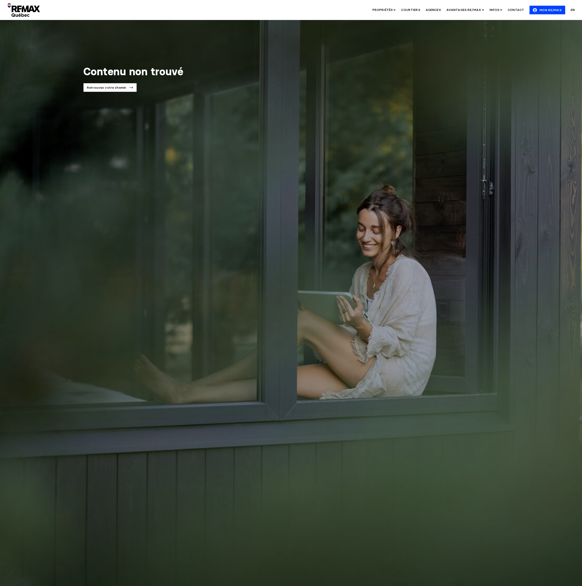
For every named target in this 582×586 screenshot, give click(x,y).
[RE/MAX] (23, 10)
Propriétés (383, 10)
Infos (494, 10)
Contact (516, 10)
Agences (433, 10)
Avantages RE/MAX (464, 10)
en (573, 10)
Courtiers (410, 10)
